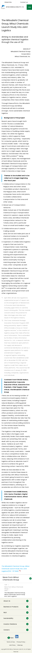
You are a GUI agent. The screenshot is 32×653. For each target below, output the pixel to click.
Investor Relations (10, 624)
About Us (7, 601)
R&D (5, 612)
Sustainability (8, 618)
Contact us (24, 2)
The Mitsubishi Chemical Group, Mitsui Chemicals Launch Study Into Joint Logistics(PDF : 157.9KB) (15, 568)
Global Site (8, 2)
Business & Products (11, 607)
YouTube (10, 638)
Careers (7, 630)
